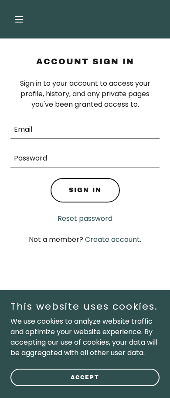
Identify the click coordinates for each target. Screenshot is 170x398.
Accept (85, 377)
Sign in (85, 190)
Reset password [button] (85, 218)
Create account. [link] (113, 239)
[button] (21, 19)
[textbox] (85, 129)
